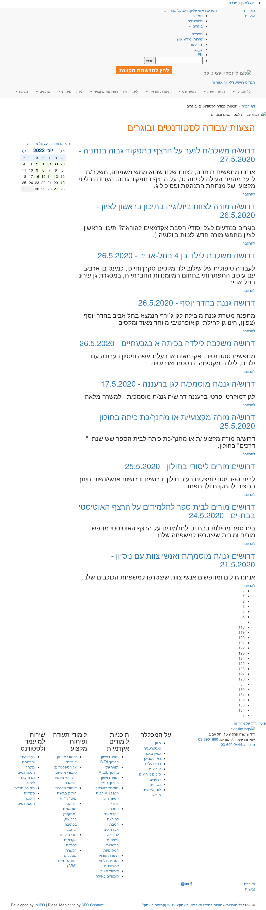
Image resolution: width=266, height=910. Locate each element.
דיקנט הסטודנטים (26, 801)
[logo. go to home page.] (226, 72)
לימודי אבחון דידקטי (67, 759)
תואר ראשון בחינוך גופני (110, 780)
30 (56, 163)
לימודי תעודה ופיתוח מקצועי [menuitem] (115, 91)
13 (56, 176)
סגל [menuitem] (199, 15)
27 (56, 188)
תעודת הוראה (108, 855)
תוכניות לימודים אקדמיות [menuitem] (118, 741)
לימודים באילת (107, 876)
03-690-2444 (231, 744)
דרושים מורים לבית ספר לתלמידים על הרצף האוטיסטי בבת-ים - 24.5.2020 (166, 511)
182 (241, 699)
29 (63, 163)
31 (50, 163)
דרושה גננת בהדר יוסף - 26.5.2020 (196, 302)
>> (24, 150)
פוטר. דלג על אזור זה (250, 723)
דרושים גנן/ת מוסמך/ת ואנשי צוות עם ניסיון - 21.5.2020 (183, 560)
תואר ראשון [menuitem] (215, 91)
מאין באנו (153, 753)
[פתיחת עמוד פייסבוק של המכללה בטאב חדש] (191, 883)
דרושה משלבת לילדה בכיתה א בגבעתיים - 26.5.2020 (167, 342)
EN (200, 54)
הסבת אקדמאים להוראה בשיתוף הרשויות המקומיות (111, 837)
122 (241, 647)
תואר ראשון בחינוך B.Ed (109, 759)
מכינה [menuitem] (23, 91)
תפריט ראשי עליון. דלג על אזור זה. (190, 10)
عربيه (198, 49)
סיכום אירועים (150, 774)
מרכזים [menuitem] (44, 91)
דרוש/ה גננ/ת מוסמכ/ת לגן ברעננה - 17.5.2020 (178, 383)
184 (241, 710)
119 (241, 632)
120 (241, 637)
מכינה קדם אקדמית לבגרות (68, 839)
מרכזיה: (248, 744)
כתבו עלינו (153, 763)
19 (63, 182)
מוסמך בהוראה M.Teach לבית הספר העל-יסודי (107, 795)
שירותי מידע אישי (189, 39)
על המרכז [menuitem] (243, 91)
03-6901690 (208, 739)
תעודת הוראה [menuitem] (159, 91)
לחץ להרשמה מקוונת (144, 70)
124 (241, 658)
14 (50, 176)
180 (241, 689)
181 (241, 694)
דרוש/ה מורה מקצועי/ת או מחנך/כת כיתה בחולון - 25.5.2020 (175, 421)
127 (241, 673)
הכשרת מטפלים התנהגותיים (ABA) (67, 857)
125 (241, 663)
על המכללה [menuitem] (155, 734)
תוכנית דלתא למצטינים (108, 863)
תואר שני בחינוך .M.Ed (108, 769)
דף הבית (248, 106)
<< (62, 150)
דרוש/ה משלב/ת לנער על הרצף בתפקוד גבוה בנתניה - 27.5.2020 (167, 154)
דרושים (155, 779)
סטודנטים (195, 20)
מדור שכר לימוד (27, 780)
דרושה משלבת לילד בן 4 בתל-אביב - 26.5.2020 (176, 255)
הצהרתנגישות (249, 13)
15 (43, 176)
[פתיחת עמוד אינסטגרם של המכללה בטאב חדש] (182, 883)
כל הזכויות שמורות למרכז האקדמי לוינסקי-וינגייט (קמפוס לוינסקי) (192, 904)
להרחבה (248, 194)
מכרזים (155, 784)
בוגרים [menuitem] (197, 26)
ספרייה (197, 33)
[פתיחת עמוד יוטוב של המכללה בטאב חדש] (187, 883)
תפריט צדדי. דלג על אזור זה (48, 143)
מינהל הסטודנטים (26, 769)
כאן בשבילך (152, 758)
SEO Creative (93, 904)
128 (241, 679)
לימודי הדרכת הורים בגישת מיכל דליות (66, 793)
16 (37, 176)
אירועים (155, 768)
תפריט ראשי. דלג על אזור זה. (232, 82)
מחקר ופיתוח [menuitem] (71, 91)
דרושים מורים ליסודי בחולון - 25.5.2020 (190, 465)
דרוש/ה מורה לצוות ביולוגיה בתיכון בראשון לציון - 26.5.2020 (176, 210)
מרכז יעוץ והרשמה (27, 759)
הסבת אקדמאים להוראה (111, 813)
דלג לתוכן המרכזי (242, 2)
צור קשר (196, 44)
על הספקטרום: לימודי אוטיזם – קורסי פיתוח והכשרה (65, 774)
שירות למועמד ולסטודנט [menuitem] (33, 741)
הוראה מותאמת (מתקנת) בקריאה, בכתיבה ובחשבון (70, 816)
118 (241, 627)
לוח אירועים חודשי (152, 792)
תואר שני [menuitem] (188, 91)
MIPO (40, 904)
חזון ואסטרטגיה (152, 745)
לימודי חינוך (110, 870)
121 (241, 642)
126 (241, 668)
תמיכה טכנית (24, 787)
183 (241, 704)
